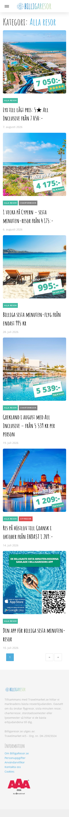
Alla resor (10, 100)
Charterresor (28, 203)
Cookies (9, 771)
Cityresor (25, 518)
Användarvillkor (15, 762)
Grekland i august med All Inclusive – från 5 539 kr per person (29, 425)
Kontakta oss (13, 767)
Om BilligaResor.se (17, 753)
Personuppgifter (15, 758)
